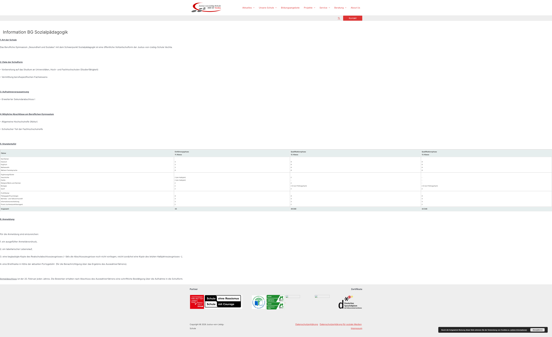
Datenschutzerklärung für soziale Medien (341, 324)
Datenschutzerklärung (306, 324)
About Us (355, 7)
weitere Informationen (518, 330)
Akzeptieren (538, 330)
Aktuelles (247, 7)
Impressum (356, 328)
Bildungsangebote (290, 7)
